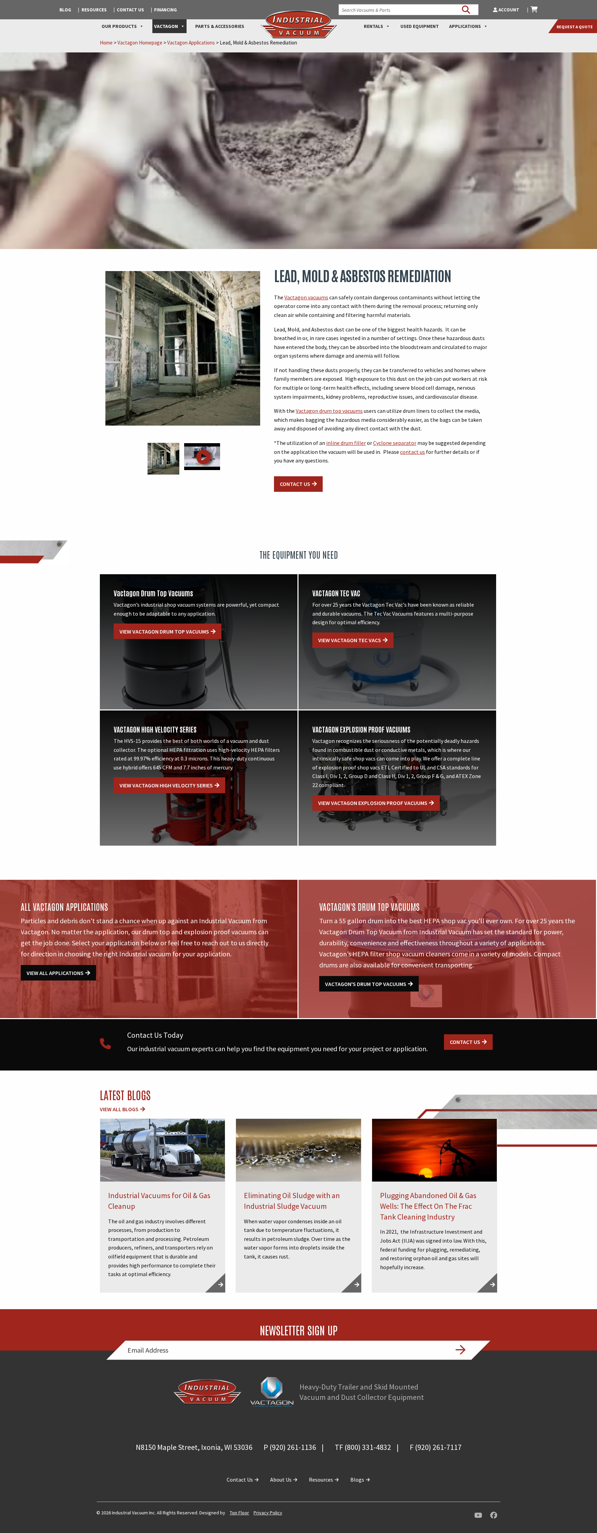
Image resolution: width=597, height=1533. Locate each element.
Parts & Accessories (219, 26)
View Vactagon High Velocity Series (166, 785)
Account (509, 10)
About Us (281, 1479)
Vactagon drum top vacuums (329, 410)
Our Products (119, 26)
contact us (412, 451)
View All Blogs (119, 1109)
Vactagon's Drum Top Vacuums (365, 983)
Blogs (357, 1479)
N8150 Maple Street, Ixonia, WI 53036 (194, 1447)
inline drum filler (346, 442)
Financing (165, 10)
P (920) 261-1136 (290, 1447)
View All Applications (55, 972)
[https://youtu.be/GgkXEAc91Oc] (202, 461)
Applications (465, 26)
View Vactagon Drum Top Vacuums (164, 631)
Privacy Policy (268, 1513)
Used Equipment (419, 26)
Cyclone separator (394, 442)
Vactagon (166, 26)
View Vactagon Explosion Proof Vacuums (372, 802)
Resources (94, 10)
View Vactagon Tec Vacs (349, 640)
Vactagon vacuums (306, 297)
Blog (65, 10)
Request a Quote (575, 26)
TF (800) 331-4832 (363, 1447)
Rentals (373, 26)
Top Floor (239, 1513)
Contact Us (130, 10)
